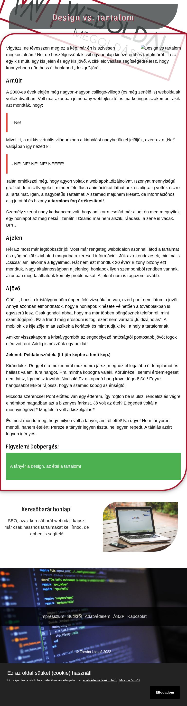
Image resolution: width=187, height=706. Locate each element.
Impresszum (52, 616)
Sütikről (74, 616)
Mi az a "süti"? (129, 680)
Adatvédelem (97, 616)
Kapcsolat (137, 616)
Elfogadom (165, 692)
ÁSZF (118, 616)
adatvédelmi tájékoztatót (100, 680)
